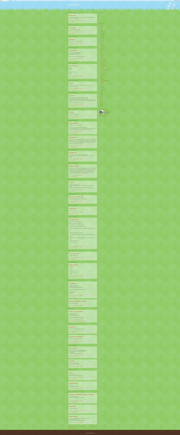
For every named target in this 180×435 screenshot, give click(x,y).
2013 (100, 103)
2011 (100, 106)
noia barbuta (72, 208)
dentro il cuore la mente (76, 311)
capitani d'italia (73, 123)
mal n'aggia (72, 28)
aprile (101, 85)
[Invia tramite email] (84, 20)
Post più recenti (71, 426)
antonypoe (74, 4)
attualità (73, 146)
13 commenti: (81, 20)
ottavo (71, 372)
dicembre (102, 31)
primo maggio (73, 416)
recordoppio (72, 406)
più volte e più (73, 66)
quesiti (73, 44)
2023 (100, 29)
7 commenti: (81, 366)
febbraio (102, 88)
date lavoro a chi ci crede (76, 197)
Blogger (94, 433)
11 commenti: (81, 400)
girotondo (72, 95)
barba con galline (74, 166)
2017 (100, 97)
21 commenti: (81, 58)
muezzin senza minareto (76, 336)
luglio (101, 38)
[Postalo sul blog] (85, 20)
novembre (102, 33)
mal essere (72, 39)
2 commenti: (81, 88)
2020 (100, 93)
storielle (73, 106)
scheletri (71, 182)
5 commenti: (81, 145)
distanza (71, 112)
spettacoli (77, 321)
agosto (102, 37)
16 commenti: (81, 31)
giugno (102, 40)
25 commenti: (81, 257)
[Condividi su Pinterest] (88, 20)
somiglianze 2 (73, 137)
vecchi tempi (72, 50)
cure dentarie (73, 348)
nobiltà (71, 83)
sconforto (72, 361)
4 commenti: (81, 76)
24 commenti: (81, 355)
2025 (100, 26)
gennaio (102, 90)
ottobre (102, 34)
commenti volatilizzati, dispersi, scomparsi (81, 394)
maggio (102, 41)
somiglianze (72, 283)
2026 (100, 24)
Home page (83, 426)
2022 (100, 30)
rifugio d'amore (73, 265)
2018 (100, 96)
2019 (100, 94)
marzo (102, 87)
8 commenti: (81, 131)
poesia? (73, 77)
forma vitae (72, 15)
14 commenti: (81, 158)
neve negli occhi (73, 253)
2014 (100, 102)
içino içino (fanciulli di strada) (77, 301)
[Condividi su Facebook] (87, 20)
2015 (100, 100)
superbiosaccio (73, 383)
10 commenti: (81, 43)
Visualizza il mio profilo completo (103, 115)
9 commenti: (81, 246)
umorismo (73, 33)
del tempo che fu (74, 219)
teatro (82, 321)
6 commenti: (81, 175)
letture (73, 21)
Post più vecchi (94, 426)
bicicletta (73, 191)
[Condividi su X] (86, 20)
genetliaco (72, 327)
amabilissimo (73, 152)
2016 (100, 99)
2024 (100, 27)
